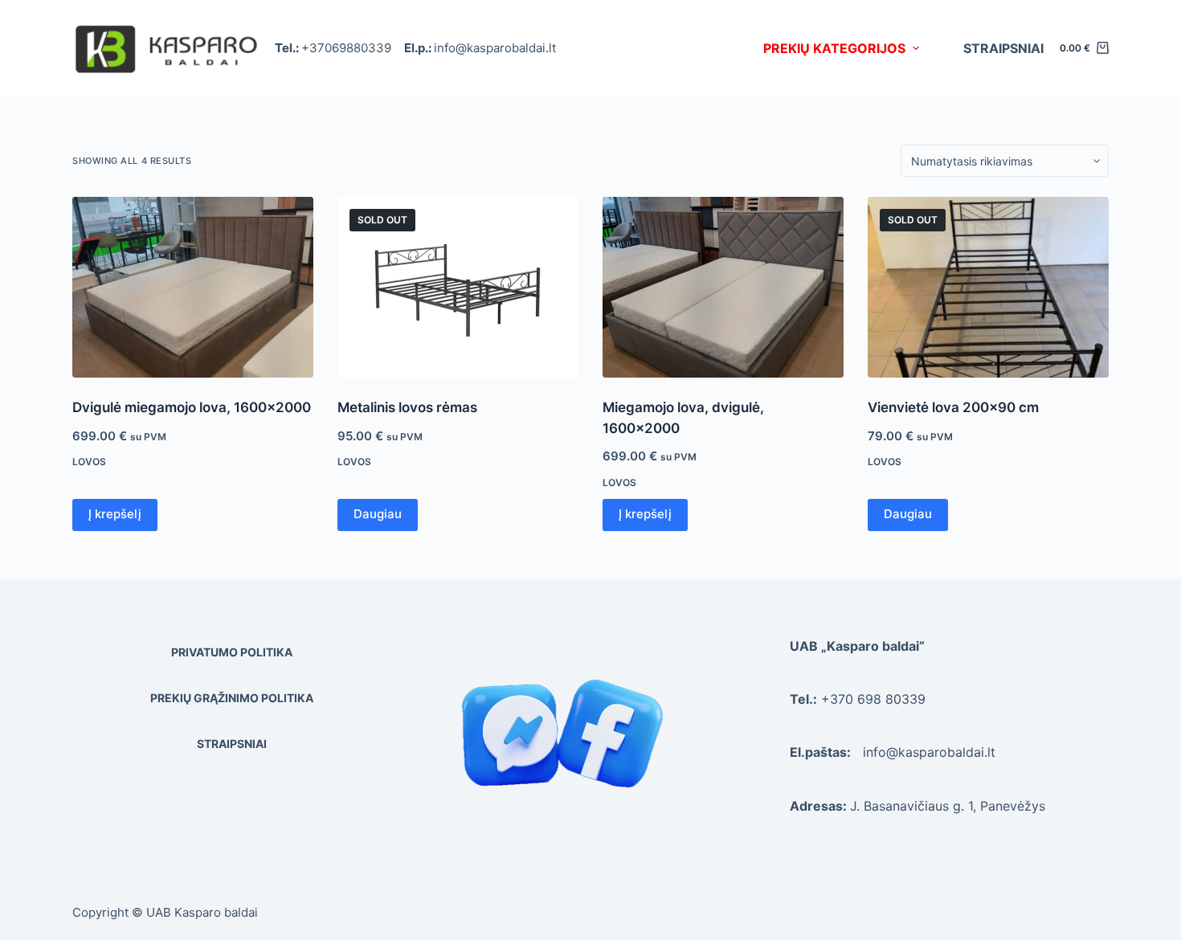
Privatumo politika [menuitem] (231, 652)
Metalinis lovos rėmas (407, 407)
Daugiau (377, 513)
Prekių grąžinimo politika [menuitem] (231, 698)
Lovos (89, 462)
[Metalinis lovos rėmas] (457, 287)
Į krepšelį (114, 513)
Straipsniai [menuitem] (1003, 48)
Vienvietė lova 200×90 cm (953, 407)
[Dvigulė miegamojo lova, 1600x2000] (192, 287)
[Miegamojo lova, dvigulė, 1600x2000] (723, 287)
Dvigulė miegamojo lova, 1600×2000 (191, 407)
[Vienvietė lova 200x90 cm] (988, 287)
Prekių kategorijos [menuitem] (834, 48)
